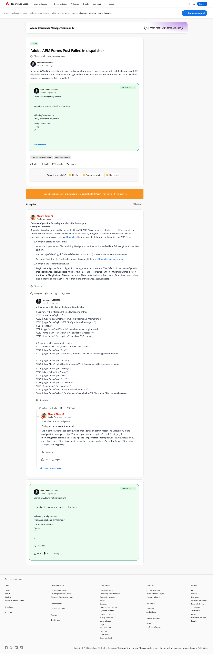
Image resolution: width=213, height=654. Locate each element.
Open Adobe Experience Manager (165, 27)
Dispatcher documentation (111, 259)
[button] (194, 13)
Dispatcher (71, 237)
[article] (84, 255)
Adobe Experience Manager (39, 13)
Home (6, 13)
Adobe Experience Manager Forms (64, 13)
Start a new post (103, 194)
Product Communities (19, 13)
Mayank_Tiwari (43, 216)
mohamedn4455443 (45, 62)
